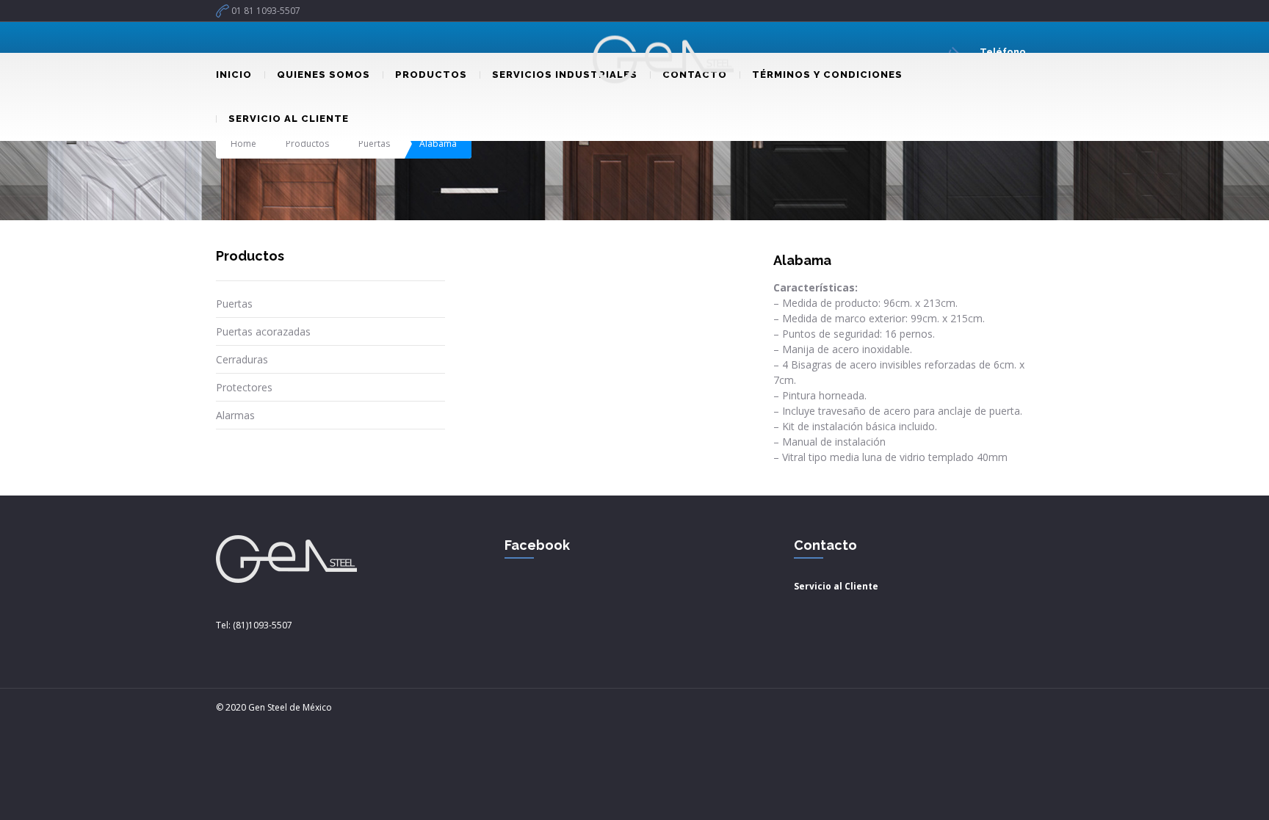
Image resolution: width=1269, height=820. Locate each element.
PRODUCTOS (431, 74)
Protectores (244, 387)
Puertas (374, 143)
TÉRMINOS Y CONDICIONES (827, 74)
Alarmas (235, 415)
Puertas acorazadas (263, 331)
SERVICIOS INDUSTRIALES (564, 74)
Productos (307, 143)
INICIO (234, 74)
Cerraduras (242, 359)
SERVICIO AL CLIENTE (288, 118)
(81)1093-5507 (262, 625)
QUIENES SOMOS (323, 74)
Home (243, 143)
